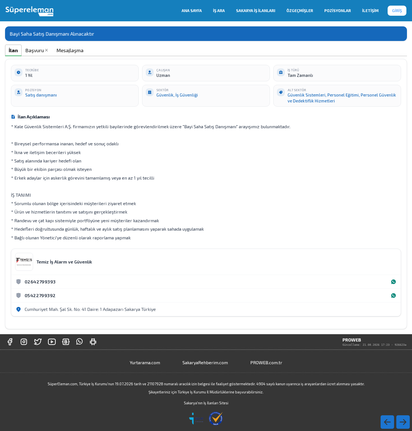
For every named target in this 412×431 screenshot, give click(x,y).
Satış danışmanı (41, 94)
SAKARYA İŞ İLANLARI (255, 10)
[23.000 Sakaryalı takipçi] (24, 342)
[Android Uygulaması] (93, 342)
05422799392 (40, 295)
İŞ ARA (219, 10)
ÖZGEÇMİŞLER (299, 10)
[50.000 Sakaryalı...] (10, 342)
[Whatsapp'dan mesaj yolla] (79, 342)
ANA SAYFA (192, 10)
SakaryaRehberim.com (205, 362)
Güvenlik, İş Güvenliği (177, 94)
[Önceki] (403, 422)
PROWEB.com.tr (266, 362)
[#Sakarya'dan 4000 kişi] (38, 342)
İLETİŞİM (370, 10)
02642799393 (40, 281)
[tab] (13, 50)
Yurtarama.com (145, 362)
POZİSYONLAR (337, 10)
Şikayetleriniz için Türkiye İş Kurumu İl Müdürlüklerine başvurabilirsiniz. (206, 392)
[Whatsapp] (393, 282)
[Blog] (66, 342)
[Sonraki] (387, 422)
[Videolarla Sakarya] (52, 342)
